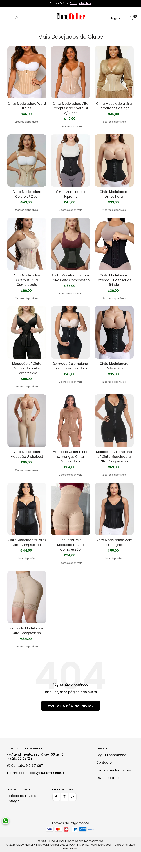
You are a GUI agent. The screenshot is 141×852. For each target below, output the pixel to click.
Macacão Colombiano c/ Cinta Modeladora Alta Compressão (114, 456)
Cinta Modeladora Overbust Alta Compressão (26, 280)
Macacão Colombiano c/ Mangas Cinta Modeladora (70, 456)
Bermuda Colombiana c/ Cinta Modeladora (70, 366)
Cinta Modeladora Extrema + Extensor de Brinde (114, 280)
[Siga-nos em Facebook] (56, 797)
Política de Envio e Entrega (21, 798)
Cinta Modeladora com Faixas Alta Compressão (70, 277)
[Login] (123, 18)
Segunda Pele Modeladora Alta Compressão (70, 545)
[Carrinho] (132, 18)
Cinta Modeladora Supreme (70, 194)
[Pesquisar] (16, 18)
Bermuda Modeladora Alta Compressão (27, 630)
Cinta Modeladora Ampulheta (114, 194)
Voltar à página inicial (70, 706)
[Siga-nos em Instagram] (64, 797)
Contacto (104, 762)
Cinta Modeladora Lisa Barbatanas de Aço (114, 106)
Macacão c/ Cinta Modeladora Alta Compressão (26, 368)
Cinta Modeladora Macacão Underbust (27, 454)
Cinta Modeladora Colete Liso (114, 366)
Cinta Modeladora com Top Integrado (114, 542)
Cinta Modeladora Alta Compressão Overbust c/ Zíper (70, 108)
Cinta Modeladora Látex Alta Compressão (27, 542)
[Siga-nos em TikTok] (72, 797)
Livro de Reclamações (113, 770)
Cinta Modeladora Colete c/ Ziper (26, 194)
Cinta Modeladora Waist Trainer (27, 106)
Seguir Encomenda (111, 755)
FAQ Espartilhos (108, 778)
